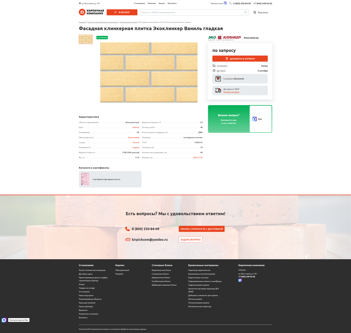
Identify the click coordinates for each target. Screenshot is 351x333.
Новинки (152, 3)
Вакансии (83, 310)
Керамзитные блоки (161, 277)
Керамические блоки (161, 270)
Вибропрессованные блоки (164, 285)
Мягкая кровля (195, 299)
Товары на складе (87, 288)
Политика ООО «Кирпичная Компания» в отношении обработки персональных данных (112, 329)
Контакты (172, 3)
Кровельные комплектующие (201, 274)
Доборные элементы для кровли (203, 295)
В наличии (102, 38)
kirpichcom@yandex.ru (150, 239)
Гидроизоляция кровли (198, 285)
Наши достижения (87, 302)
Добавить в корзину (242, 58)
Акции (162, 3)
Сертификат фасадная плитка (106, 179)
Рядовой (119, 274)
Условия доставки (231, 92)
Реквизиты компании (88, 313)
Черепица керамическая (199, 270)
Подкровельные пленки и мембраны (205, 281)
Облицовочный (122, 270)
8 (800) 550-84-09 (242, 3)
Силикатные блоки (160, 274)
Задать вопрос (191, 239)
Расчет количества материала (92, 270)
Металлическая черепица (199, 306)
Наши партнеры (86, 306)
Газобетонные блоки (161, 281)
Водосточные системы (198, 277)
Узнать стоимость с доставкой (201, 228)
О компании (139, 3)
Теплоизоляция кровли (198, 302)
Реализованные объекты (90, 299)
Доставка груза (85, 274)
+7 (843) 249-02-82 (263, 3)
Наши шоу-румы (86, 295)
